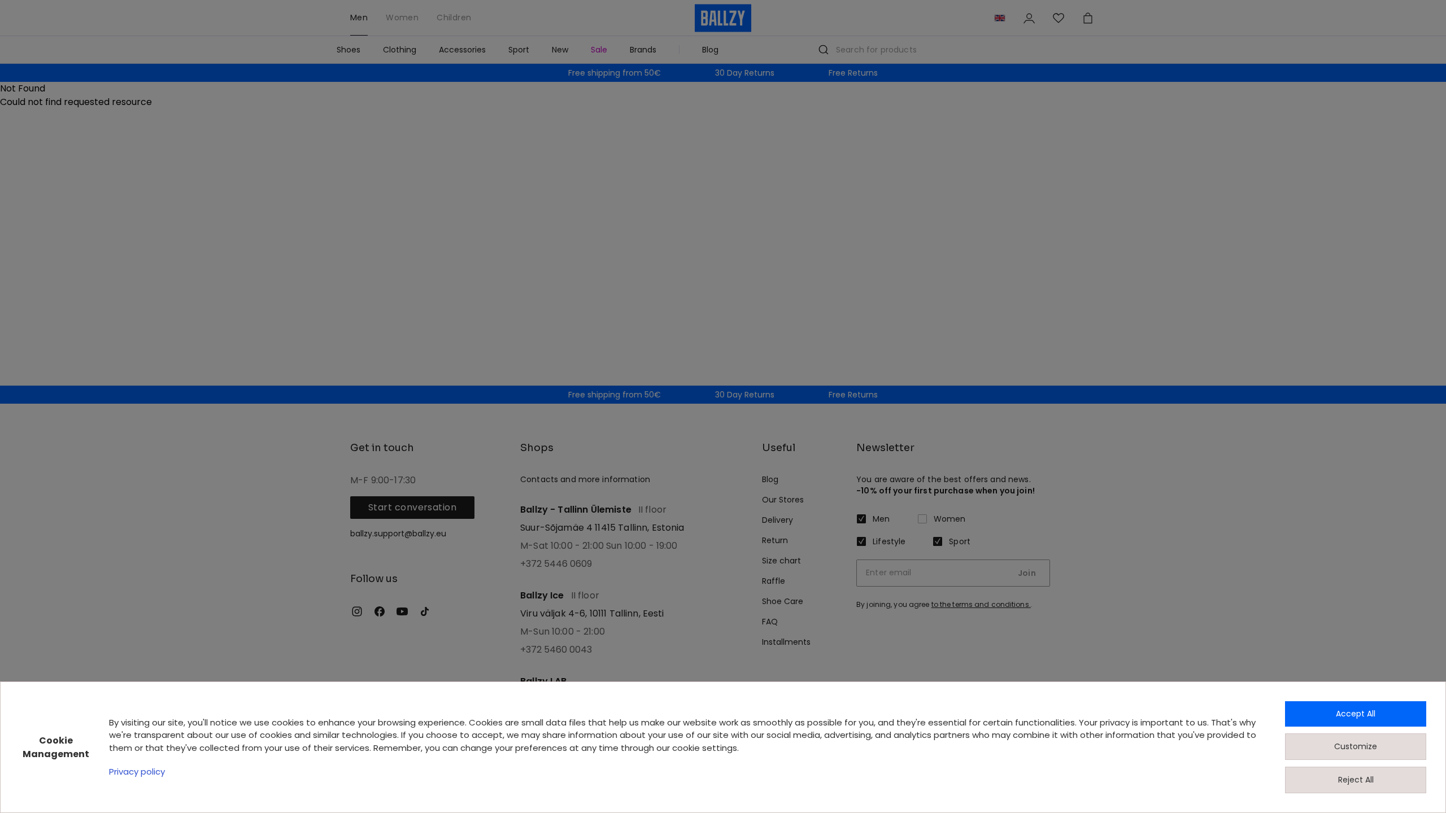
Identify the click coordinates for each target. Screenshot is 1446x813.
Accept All (1355, 713)
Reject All (1356, 779)
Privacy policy (137, 771)
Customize (1355, 746)
